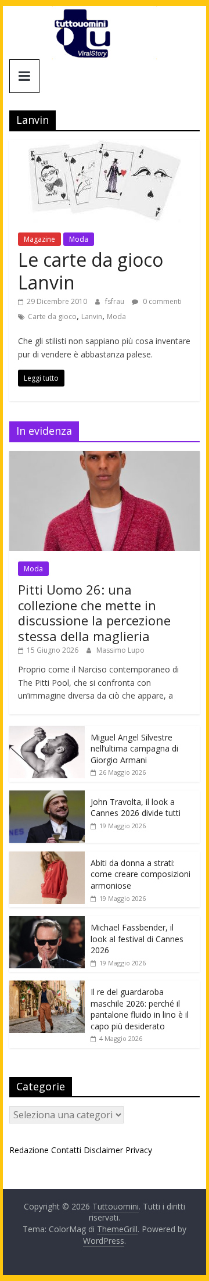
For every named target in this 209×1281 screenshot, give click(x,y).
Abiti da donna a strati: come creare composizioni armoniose (140, 874)
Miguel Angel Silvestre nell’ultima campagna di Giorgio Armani (134, 748)
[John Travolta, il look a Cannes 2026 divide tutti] (47, 796)
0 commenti (161, 301)
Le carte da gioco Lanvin (90, 270)
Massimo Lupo (120, 650)
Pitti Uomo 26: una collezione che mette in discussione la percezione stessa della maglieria (94, 612)
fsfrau (115, 301)
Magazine (39, 239)
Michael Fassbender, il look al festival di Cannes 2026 (137, 939)
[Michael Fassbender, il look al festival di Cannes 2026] (47, 922)
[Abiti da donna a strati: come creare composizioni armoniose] (47, 857)
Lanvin (91, 316)
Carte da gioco (52, 316)
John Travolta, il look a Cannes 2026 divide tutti (136, 807)
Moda (78, 239)
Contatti (66, 1149)
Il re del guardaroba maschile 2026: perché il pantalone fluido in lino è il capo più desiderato (140, 1009)
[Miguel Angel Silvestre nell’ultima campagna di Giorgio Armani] (47, 732)
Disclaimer (103, 1149)
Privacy (138, 1149)
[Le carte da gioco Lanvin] (104, 147)
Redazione (29, 1149)
